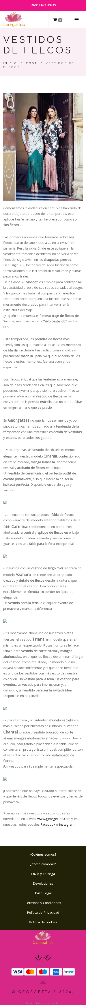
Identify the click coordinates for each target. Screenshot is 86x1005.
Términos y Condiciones (43, 902)
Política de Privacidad (43, 912)
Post (31, 63)
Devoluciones (43, 883)
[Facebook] (38, 956)
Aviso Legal (43, 893)
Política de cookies (43, 922)
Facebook (48, 824)
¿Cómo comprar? (43, 864)
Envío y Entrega (43, 873)
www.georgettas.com (53, 818)
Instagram (67, 824)
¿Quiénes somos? (43, 854)
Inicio (10, 63)
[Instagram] (47, 956)
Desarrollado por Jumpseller (43, 1003)
